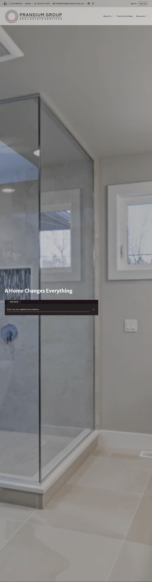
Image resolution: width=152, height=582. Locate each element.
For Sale (14, 302)
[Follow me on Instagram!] (93, 4)
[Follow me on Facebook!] (89, 4)
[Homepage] (33, 16)
